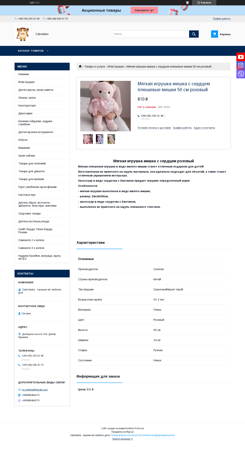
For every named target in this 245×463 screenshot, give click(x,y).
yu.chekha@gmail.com (35, 389)
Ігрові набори (26, 155)
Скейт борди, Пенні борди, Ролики (35, 231)
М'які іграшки (116, 66)
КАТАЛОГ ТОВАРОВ (30, 50)
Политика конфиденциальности (157, 435)
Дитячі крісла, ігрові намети (35, 89)
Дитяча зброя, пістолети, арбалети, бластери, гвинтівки (37, 204)
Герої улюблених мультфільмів (37, 186)
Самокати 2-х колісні (31, 240)
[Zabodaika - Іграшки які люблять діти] (23, 40)
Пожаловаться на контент (125, 435)
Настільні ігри (26, 194)
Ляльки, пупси (27, 97)
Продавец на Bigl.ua (122, 432)
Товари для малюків (31, 179)
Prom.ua (139, 428)
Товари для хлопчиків (32, 163)
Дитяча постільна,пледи (33, 221)
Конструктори (27, 105)
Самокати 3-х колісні (31, 247)
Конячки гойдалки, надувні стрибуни (35, 123)
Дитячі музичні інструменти (35, 132)
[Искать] (194, 34)
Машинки (24, 147)
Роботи (22, 139)
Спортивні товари (29, 213)
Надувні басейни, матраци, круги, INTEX (39, 257)
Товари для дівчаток (31, 171)
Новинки (23, 74)
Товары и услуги (94, 66)
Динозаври (25, 113)
